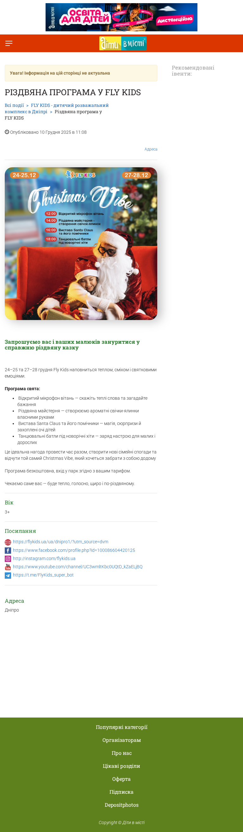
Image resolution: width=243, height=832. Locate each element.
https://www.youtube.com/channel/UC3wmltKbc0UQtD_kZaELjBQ (77, 566)
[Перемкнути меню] (9, 43)
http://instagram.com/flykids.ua (44, 558)
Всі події (14, 105)
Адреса (151, 149)
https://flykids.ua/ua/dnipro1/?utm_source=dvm (60, 541)
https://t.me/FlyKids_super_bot (43, 574)
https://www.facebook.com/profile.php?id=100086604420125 (74, 550)
